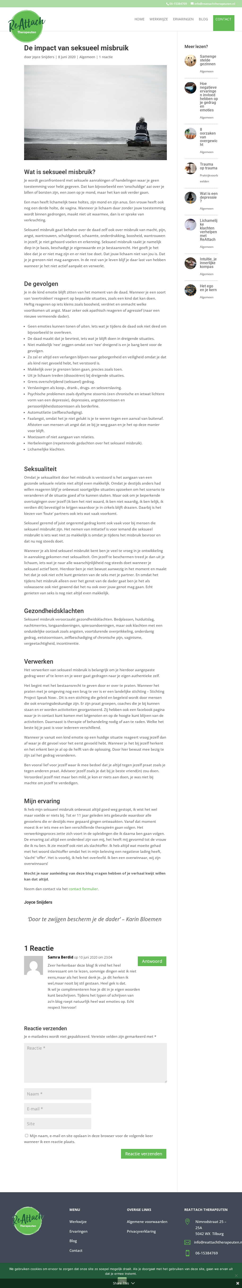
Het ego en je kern (208, 288)
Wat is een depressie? (209, 197)
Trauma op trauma (208, 166)
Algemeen (87, 57)
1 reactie (106, 57)
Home (139, 19)
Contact (223, 19)
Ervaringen (183, 19)
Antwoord (152, 961)
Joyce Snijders (43, 57)
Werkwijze (159, 19)
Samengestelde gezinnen (208, 60)
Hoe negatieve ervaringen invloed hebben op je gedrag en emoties (209, 96)
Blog (203, 19)
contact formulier (83, 888)
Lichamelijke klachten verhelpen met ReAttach (208, 230)
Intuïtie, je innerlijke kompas (208, 263)
